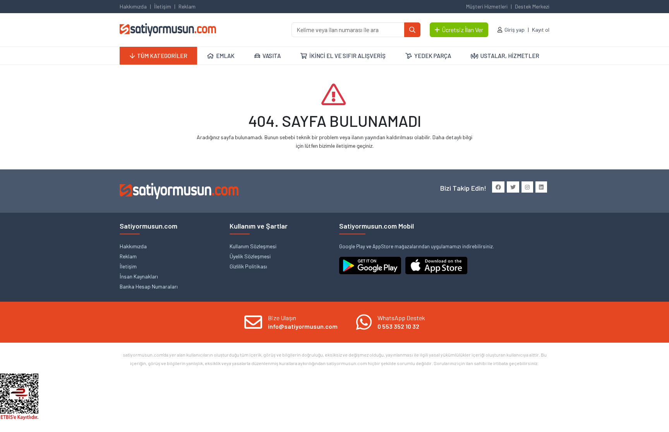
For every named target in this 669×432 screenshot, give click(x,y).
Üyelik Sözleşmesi (250, 256)
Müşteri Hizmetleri (487, 6)
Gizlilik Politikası (248, 266)
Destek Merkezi (532, 6)
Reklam (187, 6)
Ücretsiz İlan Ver (462, 29)
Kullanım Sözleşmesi (253, 246)
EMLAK (225, 55)
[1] (412, 29)
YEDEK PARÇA (432, 55)
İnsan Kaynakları (139, 276)
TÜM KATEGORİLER (162, 55)
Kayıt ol (540, 29)
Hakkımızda (133, 6)
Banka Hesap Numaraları (149, 286)
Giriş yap (514, 29)
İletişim (162, 6)
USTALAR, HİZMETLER (509, 55)
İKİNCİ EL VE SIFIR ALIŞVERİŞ (347, 55)
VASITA (271, 55)
